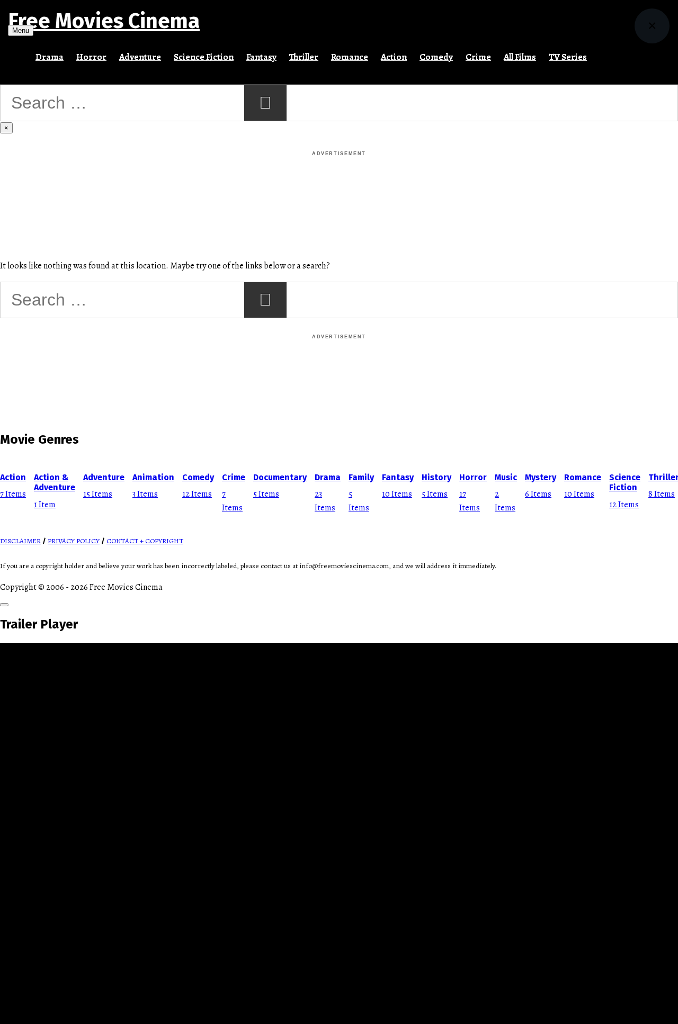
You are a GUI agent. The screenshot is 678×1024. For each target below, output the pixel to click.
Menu (20, 30)
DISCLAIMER (20, 541)
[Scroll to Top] (4, 604)
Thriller (303, 57)
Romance (349, 57)
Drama (49, 57)
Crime (478, 57)
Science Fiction (204, 57)
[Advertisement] (339, 182)
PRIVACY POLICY (74, 541)
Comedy (436, 57)
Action (394, 57)
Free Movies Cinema (104, 21)
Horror (91, 57)
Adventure (140, 57)
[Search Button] (599, 52)
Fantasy (261, 57)
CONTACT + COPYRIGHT (144, 541)
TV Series (568, 57)
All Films (520, 57)
